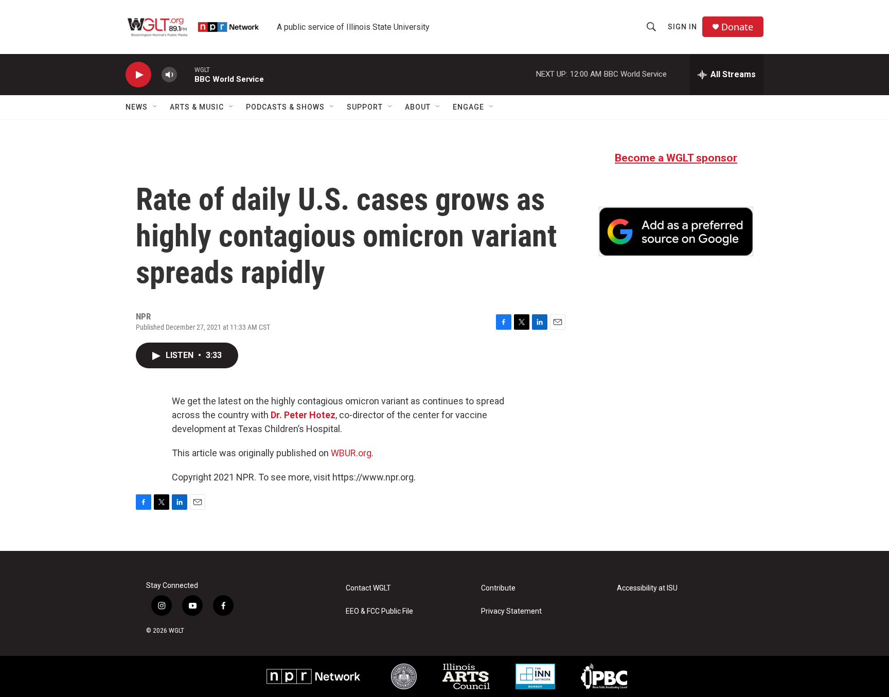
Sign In (682, 27)
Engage (468, 107)
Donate (737, 27)
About (418, 107)
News (137, 107)
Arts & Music (197, 107)
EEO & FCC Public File (379, 611)
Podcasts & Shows (285, 107)
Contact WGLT (368, 588)
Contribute (498, 588)
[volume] (169, 74)
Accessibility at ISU (647, 588)
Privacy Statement (511, 611)
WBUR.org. (352, 453)
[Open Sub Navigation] (155, 107)
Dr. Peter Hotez (303, 414)
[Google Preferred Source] (676, 231)
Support (365, 107)
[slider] (185, 74)
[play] (138, 75)
